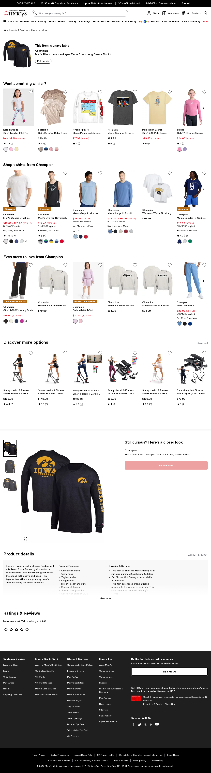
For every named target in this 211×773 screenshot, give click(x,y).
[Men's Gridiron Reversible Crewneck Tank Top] (53, 188)
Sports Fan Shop (39, 30)
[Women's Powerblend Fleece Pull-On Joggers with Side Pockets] (192, 280)
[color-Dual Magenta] (179, 149)
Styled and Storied (108, 722)
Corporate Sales (106, 671)
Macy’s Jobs (105, 698)
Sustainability (105, 716)
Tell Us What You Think (78, 730)
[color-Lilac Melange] (185, 149)
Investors (103, 683)
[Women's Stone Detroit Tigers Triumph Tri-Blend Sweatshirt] (122, 280)
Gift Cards (40, 677)
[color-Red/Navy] (62, 241)
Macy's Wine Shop (76, 695)
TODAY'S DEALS (25, 3)
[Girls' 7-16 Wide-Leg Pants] (18, 280)
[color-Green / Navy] (46, 241)
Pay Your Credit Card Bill (47, 695)
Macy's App (72, 677)
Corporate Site (106, 677)
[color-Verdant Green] (190, 241)
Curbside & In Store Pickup (79, 665)
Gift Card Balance (43, 683)
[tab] (10, 448)
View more (105, 598)
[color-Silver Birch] (11, 321)
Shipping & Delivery (12, 695)
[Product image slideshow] (62, 491)
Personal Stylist (74, 700)
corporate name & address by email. (157, 766)
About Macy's (105, 665)
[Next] (203, 107)
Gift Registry (73, 736)
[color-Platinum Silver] (22, 241)
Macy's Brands (74, 689)
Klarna (6, 671)
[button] (53, 491)
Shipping (147, 597)
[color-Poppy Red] (86, 237)
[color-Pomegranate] (126, 231)
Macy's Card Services (45, 689)
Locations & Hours (75, 671)
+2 (26, 321)
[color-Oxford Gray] (131, 231)
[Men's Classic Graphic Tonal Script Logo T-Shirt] (18, 188)
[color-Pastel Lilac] (75, 321)
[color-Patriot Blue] (16, 241)
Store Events (73, 712)
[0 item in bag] (205, 13)
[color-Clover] (22, 321)
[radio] (6, 149)
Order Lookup (9, 677)
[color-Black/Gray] (41, 241)
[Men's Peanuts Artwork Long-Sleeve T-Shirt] (88, 107)
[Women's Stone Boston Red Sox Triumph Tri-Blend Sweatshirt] (157, 280)
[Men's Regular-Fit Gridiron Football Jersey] (192, 188)
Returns (6, 689)
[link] (18, 140)
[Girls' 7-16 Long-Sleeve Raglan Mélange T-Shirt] (192, 107)
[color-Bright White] (6, 149)
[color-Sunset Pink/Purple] (51, 149)
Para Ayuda (8, 683)
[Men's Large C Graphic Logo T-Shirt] (122, 188)
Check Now (170, 704)
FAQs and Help (10, 665)
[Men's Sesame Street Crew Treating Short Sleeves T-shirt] (122, 107)
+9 (26, 241)
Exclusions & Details (152, 704)
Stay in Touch (73, 706)
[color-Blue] (46, 149)
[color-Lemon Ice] (16, 149)
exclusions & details (142, 574)
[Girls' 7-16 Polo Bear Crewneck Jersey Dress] (157, 107)
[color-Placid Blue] (75, 237)
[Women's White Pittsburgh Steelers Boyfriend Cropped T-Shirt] (157, 188)
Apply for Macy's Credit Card (48, 665)
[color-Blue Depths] (190, 324)
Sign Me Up (169, 671)
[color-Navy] (81, 237)
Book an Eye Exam (76, 724)
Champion (41, 50)
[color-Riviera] (179, 324)
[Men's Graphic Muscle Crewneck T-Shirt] (88, 188)
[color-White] (6, 241)
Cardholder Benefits (44, 671)
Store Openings (74, 718)
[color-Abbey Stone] (121, 231)
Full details (43, 61)
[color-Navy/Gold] (51, 241)
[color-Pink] (57, 149)
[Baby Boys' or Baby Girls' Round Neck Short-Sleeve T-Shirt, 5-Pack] (53, 107)
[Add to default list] (31, 92)
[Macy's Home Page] (15, 13)
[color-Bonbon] (11, 149)
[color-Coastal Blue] (110, 231)
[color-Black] (11, 241)
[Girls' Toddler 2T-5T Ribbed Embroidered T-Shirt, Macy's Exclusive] (18, 107)
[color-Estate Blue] (16, 321)
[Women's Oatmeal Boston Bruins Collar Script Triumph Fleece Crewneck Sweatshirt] (53, 280)
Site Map (103, 710)
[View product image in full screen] (25, 539)
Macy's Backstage (75, 683)
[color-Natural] (41, 149)
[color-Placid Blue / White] (57, 241)
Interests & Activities (18, 30)
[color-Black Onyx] (6, 321)
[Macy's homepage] (4, 30)
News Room (105, 704)
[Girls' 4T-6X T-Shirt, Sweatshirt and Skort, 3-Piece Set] (88, 280)
